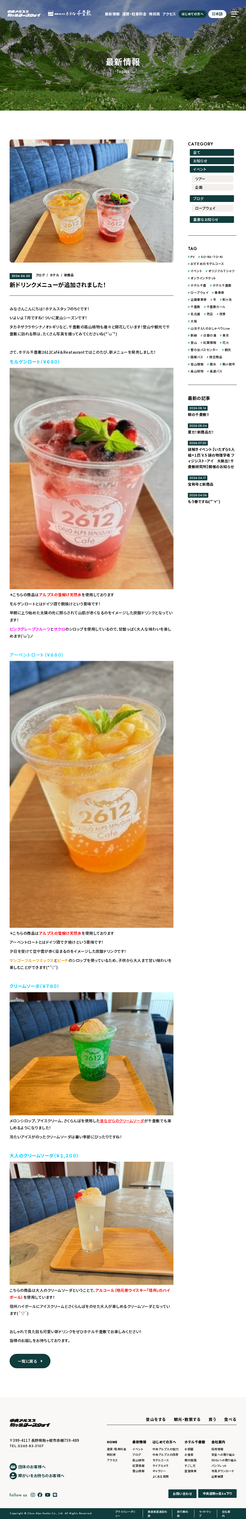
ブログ (40, 275)
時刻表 (154, 13)
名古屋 (195, 314)
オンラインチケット (203, 278)
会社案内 (218, 1441)
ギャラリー (159, 1471)
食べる (230, 1419)
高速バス (216, 371)
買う (212, 1419)
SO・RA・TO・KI (212, 256)
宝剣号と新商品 (201, 484)
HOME (112, 1441)
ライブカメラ (160, 1465)
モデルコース (161, 1460)
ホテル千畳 (198, 285)
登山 (194, 342)
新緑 (194, 335)
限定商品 (215, 357)
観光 (228, 349)
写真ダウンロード (222, 1471)
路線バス (197, 357)
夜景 (222, 314)
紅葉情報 (209, 342)
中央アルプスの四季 (166, 1454)
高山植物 (197, 371)
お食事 (189, 1454)
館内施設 (190, 1460)
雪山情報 (197, 364)
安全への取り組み (223, 1454)
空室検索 (190, 1471)
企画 (199, 187)
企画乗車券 (199, 299)
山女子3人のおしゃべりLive (210, 328)
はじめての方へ (193, 14)
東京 (225, 335)
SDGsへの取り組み (224, 1460)
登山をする (156, 1419)
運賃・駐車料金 (134, 13)
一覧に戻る (29, 1361)
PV (193, 256)
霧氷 (213, 364)
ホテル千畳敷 (222, 285)
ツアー (200, 178)
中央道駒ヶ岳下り (217, 1493)
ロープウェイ (205, 208)
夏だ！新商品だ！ (201, 431)
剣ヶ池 (227, 299)
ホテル (54, 275)
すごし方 (190, 1465)
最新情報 (112, 13)
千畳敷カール (216, 306)
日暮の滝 (209, 335)
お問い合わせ (182, 1493)
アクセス (169, 13)
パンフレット (219, 1465)
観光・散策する (187, 1419)
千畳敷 (195, 306)
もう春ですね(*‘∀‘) (204, 501)
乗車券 (219, 292)
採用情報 (217, 1449)
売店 (210, 314)
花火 (225, 342)
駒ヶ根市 (228, 364)
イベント (199, 169)
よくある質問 (161, 1476)
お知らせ (200, 160)
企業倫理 (217, 1476)
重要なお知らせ (205, 219)
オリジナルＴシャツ (221, 271)
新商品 (69, 275)
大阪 (194, 321)
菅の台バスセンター (204, 349)
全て (196, 152)
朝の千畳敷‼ (198, 414)
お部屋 (189, 1449)
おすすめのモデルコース (207, 263)
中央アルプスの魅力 (166, 1449)
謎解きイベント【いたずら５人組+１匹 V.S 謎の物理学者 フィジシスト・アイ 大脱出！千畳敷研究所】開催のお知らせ (211, 458)
